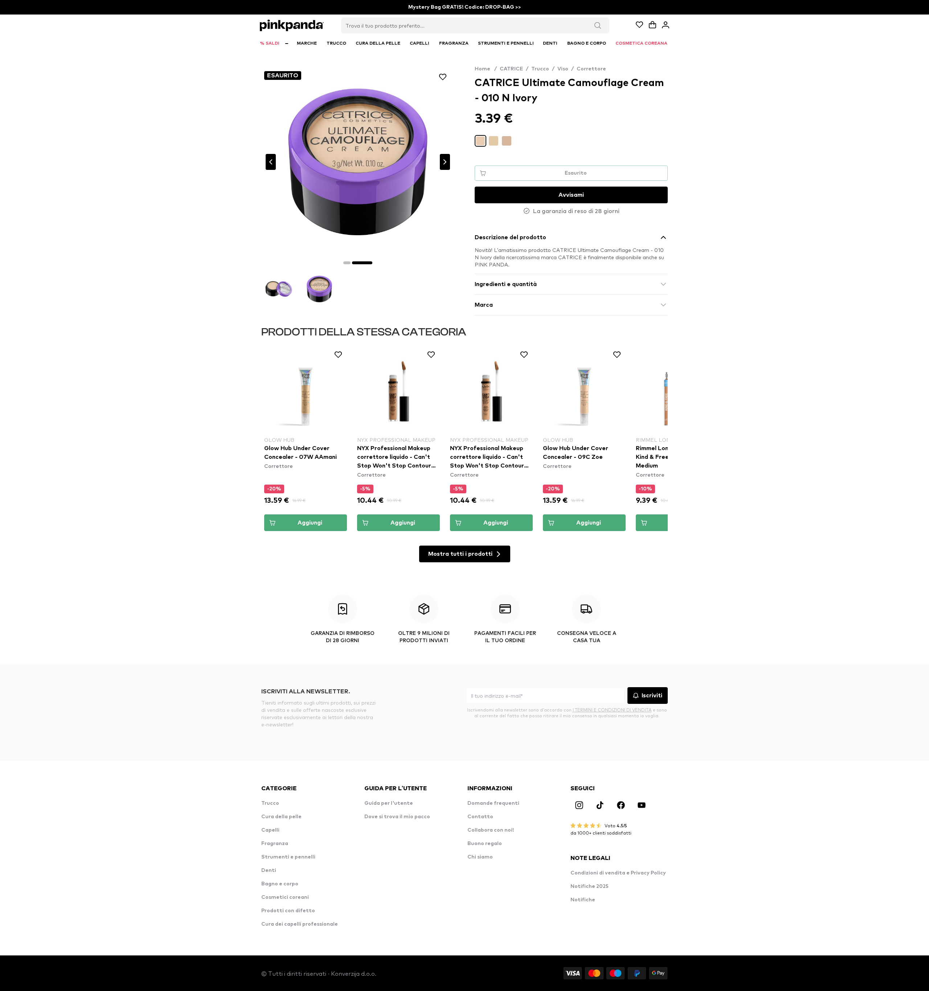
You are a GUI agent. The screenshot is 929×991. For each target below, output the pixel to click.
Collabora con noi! (490, 830)
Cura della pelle (281, 816)
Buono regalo (484, 843)
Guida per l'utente (388, 803)
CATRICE (511, 69)
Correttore (591, 69)
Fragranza (274, 843)
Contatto (480, 816)
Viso (562, 69)
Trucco (540, 69)
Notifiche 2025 (589, 886)
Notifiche (582, 899)
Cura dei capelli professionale (299, 924)
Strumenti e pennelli (288, 857)
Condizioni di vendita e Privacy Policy (618, 873)
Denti (268, 870)
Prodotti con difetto (288, 910)
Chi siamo (480, 857)
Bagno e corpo (279, 883)
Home (486, 69)
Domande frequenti (493, 803)
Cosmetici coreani (285, 897)
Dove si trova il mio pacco (397, 816)
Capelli (270, 830)
